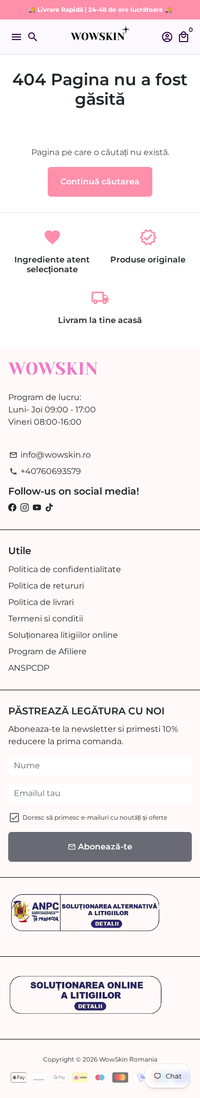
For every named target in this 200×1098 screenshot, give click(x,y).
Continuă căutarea (100, 181)
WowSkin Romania (128, 1059)
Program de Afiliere (47, 651)
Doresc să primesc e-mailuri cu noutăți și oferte (95, 817)
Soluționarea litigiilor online (63, 635)
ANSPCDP (28, 668)
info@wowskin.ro (50, 455)
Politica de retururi (46, 586)
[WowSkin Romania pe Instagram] (25, 508)
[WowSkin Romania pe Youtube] (37, 508)
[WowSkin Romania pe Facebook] (12, 508)
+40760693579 (45, 471)
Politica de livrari (41, 602)
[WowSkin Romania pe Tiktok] (49, 508)
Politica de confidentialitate (64, 569)
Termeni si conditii (45, 618)
